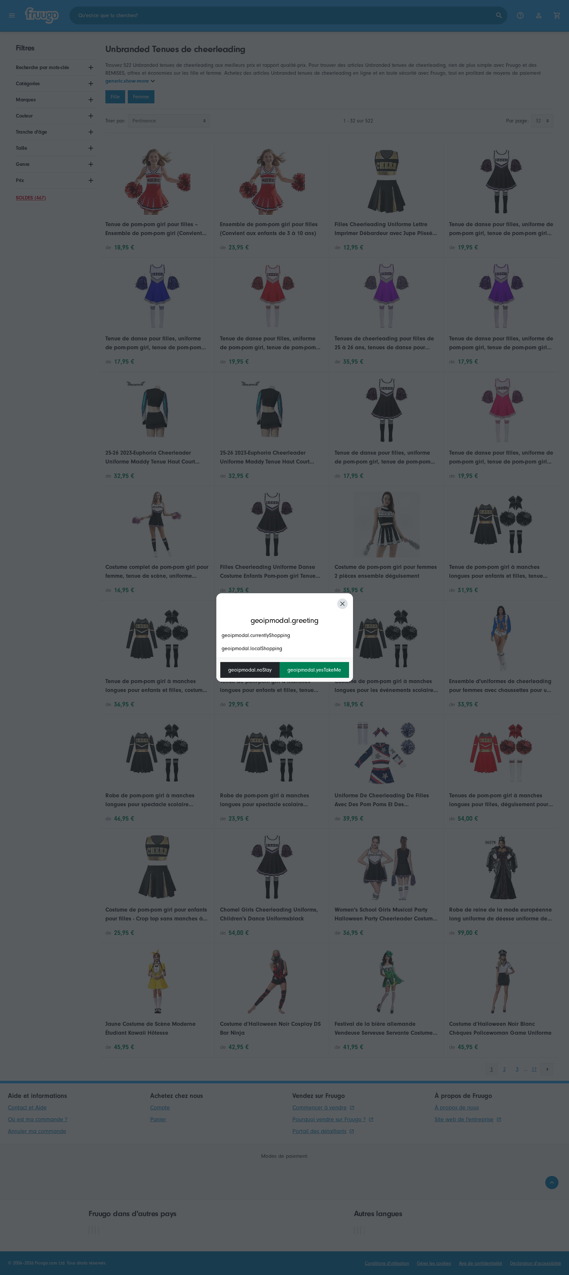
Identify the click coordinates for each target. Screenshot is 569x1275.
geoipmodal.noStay (250, 670)
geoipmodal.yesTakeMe (314, 670)
